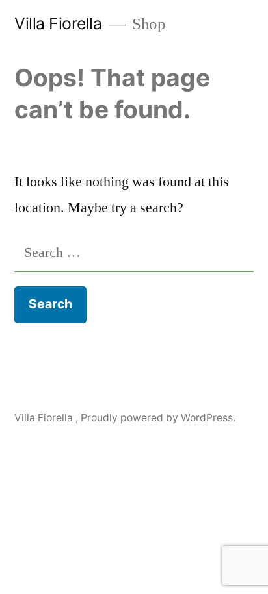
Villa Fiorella (60, 23)
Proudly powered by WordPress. (158, 418)
